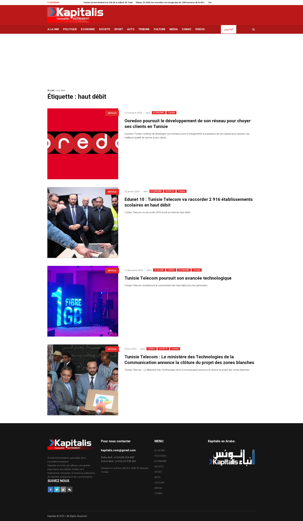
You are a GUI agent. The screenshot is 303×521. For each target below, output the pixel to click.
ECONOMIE (158, 112)
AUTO (157, 477)
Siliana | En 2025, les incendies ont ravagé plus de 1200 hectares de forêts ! (155, 2)
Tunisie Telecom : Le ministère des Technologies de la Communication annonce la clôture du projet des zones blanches (190, 360)
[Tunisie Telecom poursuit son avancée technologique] (82, 301)
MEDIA (158, 488)
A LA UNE (159, 270)
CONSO (171, 270)
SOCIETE (169, 191)
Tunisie (171, 112)
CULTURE (159, 482)
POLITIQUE (160, 456)
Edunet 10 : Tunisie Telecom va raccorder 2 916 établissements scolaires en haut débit (189, 202)
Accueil (50, 90)
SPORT (158, 472)
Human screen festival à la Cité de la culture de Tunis (93, 2)
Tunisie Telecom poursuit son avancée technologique (178, 278)
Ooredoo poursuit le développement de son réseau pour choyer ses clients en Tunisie (188, 124)
